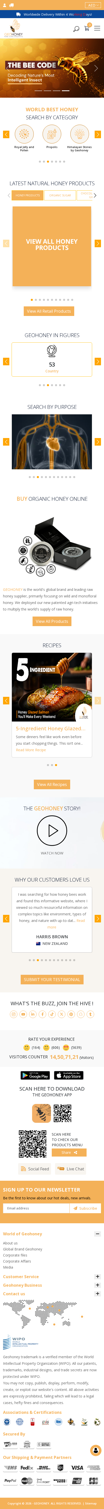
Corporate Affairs (17, 1261)
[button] (40, 162)
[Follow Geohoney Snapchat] (81, 1014)
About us (10, 1243)
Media (8, 1267)
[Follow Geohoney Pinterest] (71, 1014)
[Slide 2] (47, 91)
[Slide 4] (65, 91)
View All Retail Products (49, 311)
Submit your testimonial (52, 979)
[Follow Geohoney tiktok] (52, 1014)
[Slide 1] (38, 91)
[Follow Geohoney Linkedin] (33, 1014)
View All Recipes (52, 784)
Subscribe (88, 1208)
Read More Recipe (31, 749)
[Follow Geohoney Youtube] (23, 1014)
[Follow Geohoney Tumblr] (90, 1014)
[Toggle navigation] (97, 28)
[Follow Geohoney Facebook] (42, 1014)
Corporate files (15, 1255)
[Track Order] (11, 5)
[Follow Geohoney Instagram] (13, 1014)
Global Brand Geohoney (22, 1249)
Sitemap (91, 1503)
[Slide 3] (56, 91)
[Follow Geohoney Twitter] (61, 1014)
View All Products (52, 621)
